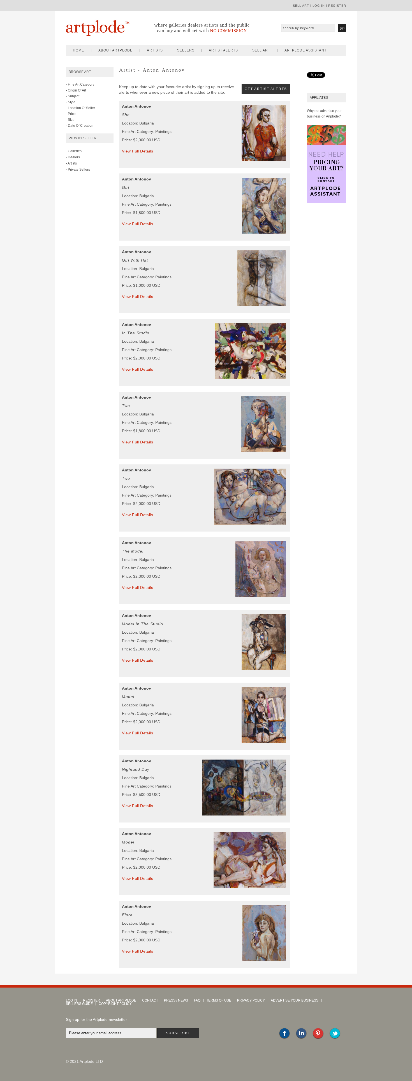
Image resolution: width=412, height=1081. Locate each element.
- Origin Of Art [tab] (76, 90)
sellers (186, 50)
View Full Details (137, 151)
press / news (176, 1000)
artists (155, 50)
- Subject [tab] (72, 96)
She (126, 114)
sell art (301, 5)
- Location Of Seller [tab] (80, 108)
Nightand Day (135, 769)
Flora (127, 915)
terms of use (218, 1000)
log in (319, 5)
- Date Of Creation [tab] (79, 126)
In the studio (135, 333)
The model (132, 551)
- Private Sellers (78, 169)
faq (197, 1000)
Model (128, 696)
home (78, 50)
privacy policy (251, 1000)
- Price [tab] (71, 114)
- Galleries (74, 151)
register (337, 5)
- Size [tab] (70, 120)
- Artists (71, 163)
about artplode (115, 50)
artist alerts (223, 50)
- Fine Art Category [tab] (80, 84)
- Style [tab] (70, 102)
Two (126, 405)
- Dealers (73, 157)
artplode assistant (305, 50)
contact (150, 1000)
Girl (125, 187)
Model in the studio (142, 624)
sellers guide (79, 1004)
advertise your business (294, 1000)
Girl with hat (135, 260)
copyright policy (115, 1004)
